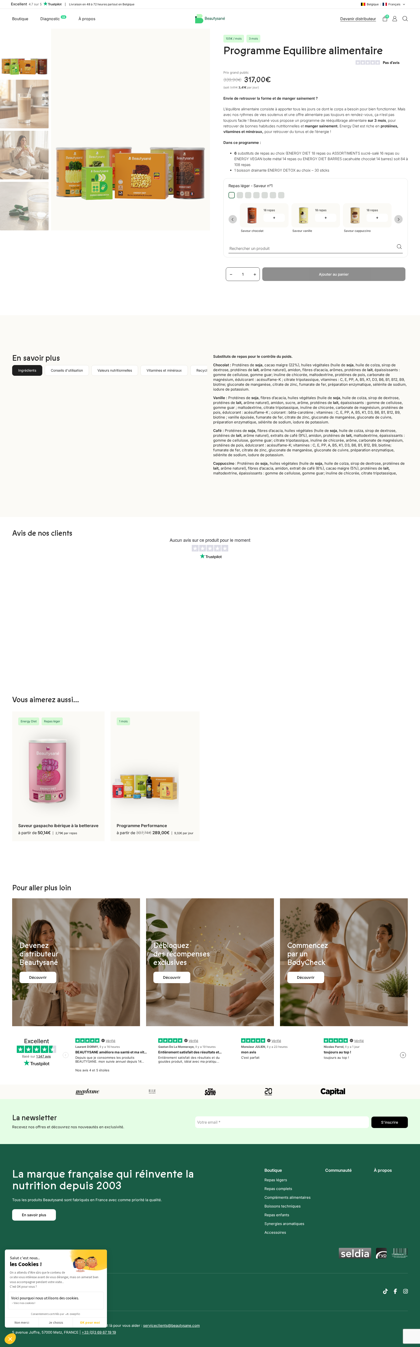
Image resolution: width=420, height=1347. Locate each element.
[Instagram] (405, 1291)
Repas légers (275, 1180)
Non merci (22, 1322)
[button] (10, 1339)
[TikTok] (385, 1291)
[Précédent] (232, 219)
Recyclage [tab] (204, 370)
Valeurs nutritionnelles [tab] (114, 370)
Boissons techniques (282, 1206)
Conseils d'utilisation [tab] (67, 370)
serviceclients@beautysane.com (171, 1325)
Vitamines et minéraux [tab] (164, 370)
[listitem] (231, 195)
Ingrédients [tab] (27, 370)
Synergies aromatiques (284, 1223)
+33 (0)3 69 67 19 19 (99, 1332)
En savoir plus (34, 1215)
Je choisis (56, 1322)
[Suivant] (398, 219)
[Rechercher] (405, 18)
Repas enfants (276, 1215)
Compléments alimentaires (287, 1197)
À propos (87, 18)
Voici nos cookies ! (24, 1303)
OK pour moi (90, 1322)
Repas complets (278, 1188)
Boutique (20, 18)
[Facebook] (395, 1291)
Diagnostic (52, 18)
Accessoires (275, 1232)
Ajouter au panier (334, 274)
